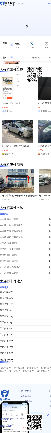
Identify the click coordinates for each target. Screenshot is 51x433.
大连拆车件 (19, 368)
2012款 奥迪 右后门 (9, 273)
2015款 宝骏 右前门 (9, 243)
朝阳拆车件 (28, 371)
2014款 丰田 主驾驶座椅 (11, 225)
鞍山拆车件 (32, 368)
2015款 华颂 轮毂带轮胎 (11, 231)
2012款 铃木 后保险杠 (10, 267)
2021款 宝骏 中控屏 (9, 219)
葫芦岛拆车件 (43, 371)
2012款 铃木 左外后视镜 (11, 237)
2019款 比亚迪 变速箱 (10, 249)
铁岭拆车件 (14, 371)
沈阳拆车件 (5, 368)
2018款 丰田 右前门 (9, 255)
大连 (18, 3)
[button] (11, 44)
